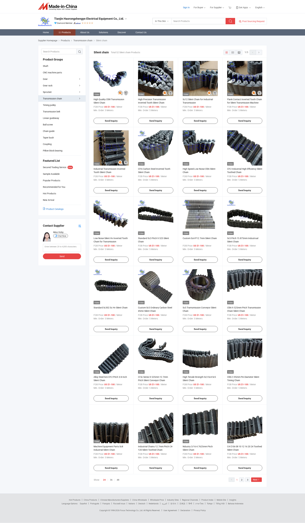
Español (83, 503)
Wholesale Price (157, 500)
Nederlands (154, 503)
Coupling (47, 144)
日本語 (182, 503)
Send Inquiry (111, 121)
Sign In (186, 7)
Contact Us (141, 32)
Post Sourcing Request (253, 21)
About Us (84, 32)
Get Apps (243, 7)
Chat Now (62, 236)
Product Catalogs (55, 208)
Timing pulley (49, 105)
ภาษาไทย (199, 503)
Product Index (207, 500)
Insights (232, 500)
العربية (164, 503)
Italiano (132, 503)
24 (104, 480)
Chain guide (48, 131)
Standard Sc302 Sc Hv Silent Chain (111, 307)
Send (62, 256)
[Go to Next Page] (259, 52)
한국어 (173, 503)
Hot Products (74, 500)
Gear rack (47, 85)
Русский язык (119, 503)
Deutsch (141, 503)
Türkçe (209, 503)
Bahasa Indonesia (235, 503)
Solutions (103, 32)
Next (255, 479)
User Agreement (170, 510)
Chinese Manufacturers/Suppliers (114, 500)
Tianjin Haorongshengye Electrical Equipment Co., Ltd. (89, 18)
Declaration (185, 510)
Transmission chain (52, 98)
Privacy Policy (200, 510)
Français (106, 503)
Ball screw (48, 124)
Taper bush (48, 137)
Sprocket (47, 91)
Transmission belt (51, 111)
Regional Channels (190, 500)
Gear (45, 78)
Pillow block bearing (52, 150)
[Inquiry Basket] (230, 7)
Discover (122, 32)
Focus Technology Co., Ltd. (131, 510)
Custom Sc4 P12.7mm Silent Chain (200, 238)
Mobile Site (221, 500)
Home (46, 32)
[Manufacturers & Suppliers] (58, 6)
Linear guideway (51, 118)
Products (66, 32)
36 (111, 479)
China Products (90, 500)
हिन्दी (190, 503)
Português (94, 503)
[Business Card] (79, 226)
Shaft (45, 65)
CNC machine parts (52, 72)
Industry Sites (173, 500)
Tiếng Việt (220, 503)
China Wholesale (139, 500)
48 (118, 479)
